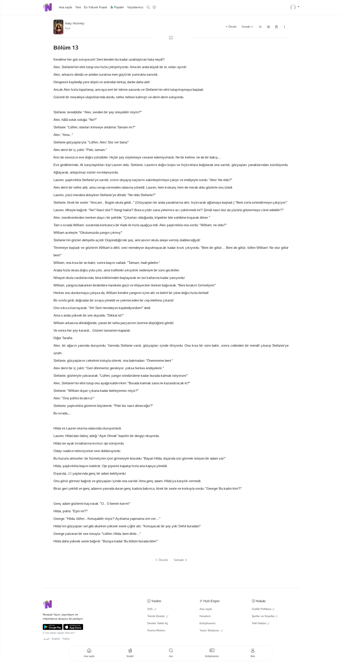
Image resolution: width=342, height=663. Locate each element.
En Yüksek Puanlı (95, 7)
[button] (148, 7)
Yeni (78, 7)
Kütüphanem (208, 623)
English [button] (56, 638)
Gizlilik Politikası (262, 609)
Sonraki (246, 27)
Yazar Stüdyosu (210, 630)
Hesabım (205, 616)
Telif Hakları (259, 623)
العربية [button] (46, 638)
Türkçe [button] (66, 638)
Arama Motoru (156, 630)
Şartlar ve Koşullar (263, 616)
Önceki (232, 27)
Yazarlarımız (135, 7)
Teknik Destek (156, 616)
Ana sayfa (65, 7)
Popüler (118, 7)
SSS (150, 609)
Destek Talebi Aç (157, 623)
